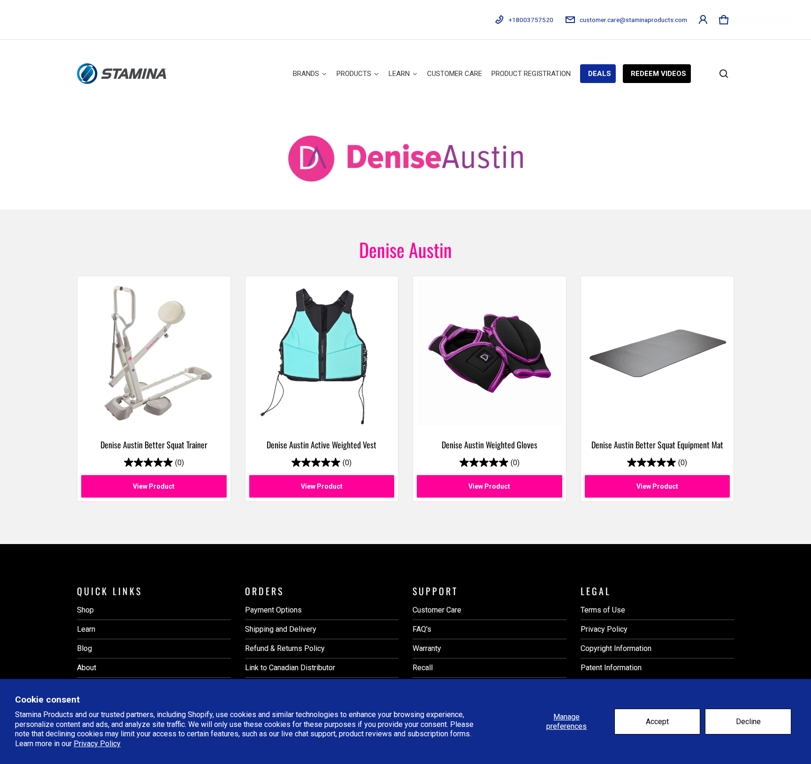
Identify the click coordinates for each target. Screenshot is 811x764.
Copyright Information (616, 648)
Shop (85, 609)
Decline (748, 721)
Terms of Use (603, 609)
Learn (86, 629)
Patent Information (611, 667)
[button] (723, 19)
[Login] (703, 19)
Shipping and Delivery (280, 629)
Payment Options (273, 609)
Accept (657, 721)
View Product (154, 486)
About (86, 667)
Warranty (427, 648)
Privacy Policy (97, 743)
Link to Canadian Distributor (290, 667)
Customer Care (437, 609)
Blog (84, 648)
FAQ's (422, 629)
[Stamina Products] (121, 73)
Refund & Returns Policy (285, 648)
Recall (423, 667)
